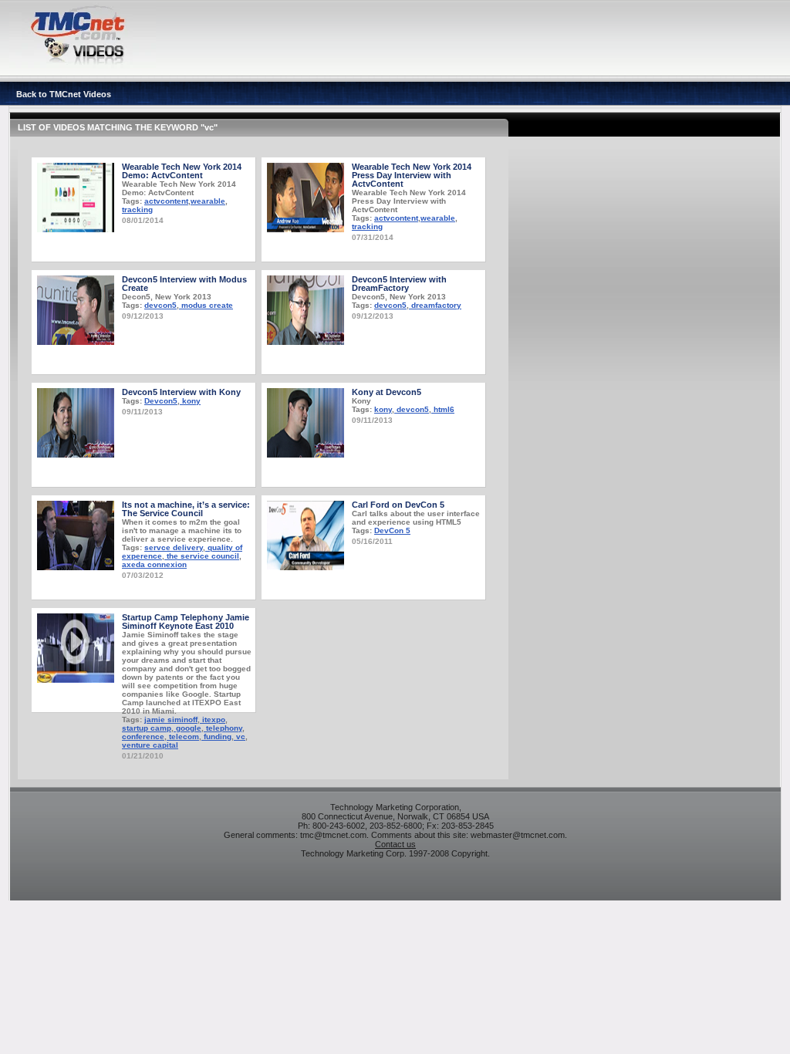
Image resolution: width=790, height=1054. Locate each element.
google (187, 728)
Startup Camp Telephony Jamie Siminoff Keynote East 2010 (185, 621)
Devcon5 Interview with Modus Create (184, 283)
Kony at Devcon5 (386, 392)
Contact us (395, 844)
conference (143, 736)
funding (216, 736)
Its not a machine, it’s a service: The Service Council (186, 509)
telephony (223, 728)
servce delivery (173, 547)
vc (239, 736)
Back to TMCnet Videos (63, 94)
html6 (442, 409)
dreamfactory (435, 305)
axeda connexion (154, 564)
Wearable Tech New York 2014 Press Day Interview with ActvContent (411, 175)
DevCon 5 (392, 530)
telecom (183, 736)
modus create (206, 305)
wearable (208, 201)
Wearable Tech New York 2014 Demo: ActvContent (181, 171)
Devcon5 (160, 401)
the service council (201, 556)
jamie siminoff (171, 719)
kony (190, 401)
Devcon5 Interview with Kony (181, 392)
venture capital (150, 745)
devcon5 (160, 305)
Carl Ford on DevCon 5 (398, 504)
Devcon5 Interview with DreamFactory (399, 283)
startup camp (146, 728)
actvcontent (166, 201)
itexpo (212, 719)
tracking (137, 209)
